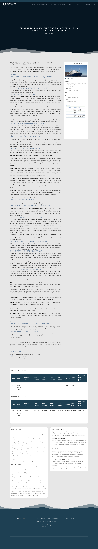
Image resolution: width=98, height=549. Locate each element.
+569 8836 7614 (42, 526)
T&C (82, 4)
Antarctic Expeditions (44, 4)
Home (33, 4)
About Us (71, 4)
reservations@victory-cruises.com (48, 525)
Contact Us (88, 4)
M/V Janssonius (69, 78)
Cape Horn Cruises (60, 4)
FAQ (77, 4)
